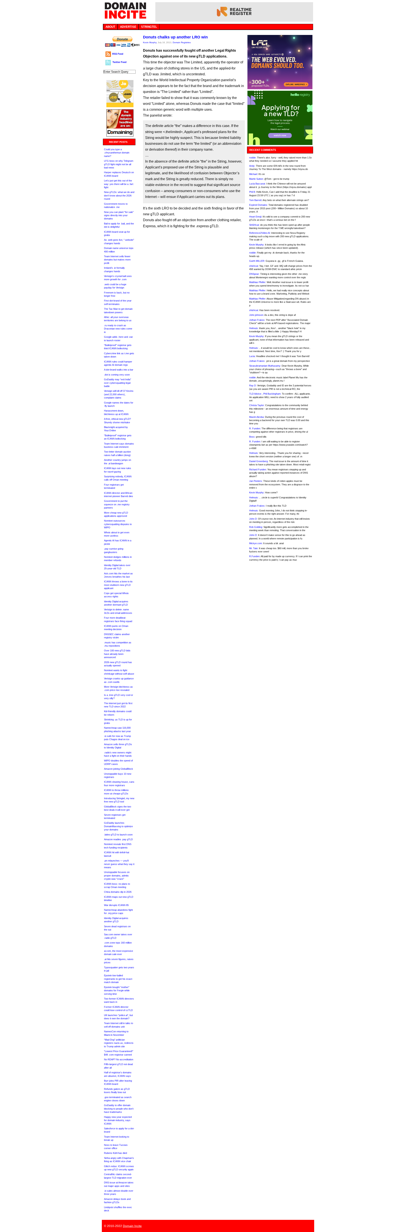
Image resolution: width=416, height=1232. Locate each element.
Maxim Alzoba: (256, 417)
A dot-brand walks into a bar (118, 369)
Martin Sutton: (256, 179)
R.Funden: (254, 556)
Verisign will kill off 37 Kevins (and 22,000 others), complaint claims (118, 394)
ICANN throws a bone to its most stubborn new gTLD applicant (118, 585)
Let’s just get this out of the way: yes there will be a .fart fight (118, 184)
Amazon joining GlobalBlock (118, 769)
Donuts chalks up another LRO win (175, 37)
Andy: (252, 166)
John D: (253, 518)
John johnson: (256, 315)
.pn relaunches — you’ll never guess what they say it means (119, 864)
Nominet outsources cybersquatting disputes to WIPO (118, 524)
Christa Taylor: (257, 405)
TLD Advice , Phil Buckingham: (265, 393)
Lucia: (252, 356)
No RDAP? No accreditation (118, 1059)
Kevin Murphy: (256, 244)
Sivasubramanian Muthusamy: (265, 365)
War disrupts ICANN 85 (116, 905)
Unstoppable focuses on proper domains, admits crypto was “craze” (117, 875)
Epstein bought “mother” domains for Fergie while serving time (117, 990)
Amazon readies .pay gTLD (118, 839)
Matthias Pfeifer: (257, 282)
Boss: (252, 436)
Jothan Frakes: (257, 320)
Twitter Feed (119, 62)
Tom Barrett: (255, 200)
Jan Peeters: (256, 481)
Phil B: (252, 192)
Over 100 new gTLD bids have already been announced (117, 654)
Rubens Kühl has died (115, 1153)
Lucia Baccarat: (257, 183)
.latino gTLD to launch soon (118, 834)
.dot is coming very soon (117, 374)
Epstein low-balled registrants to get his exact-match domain (118, 978)
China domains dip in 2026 (118, 892)
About (110, 26)
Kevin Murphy (149, 42)
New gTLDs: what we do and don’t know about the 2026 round (119, 195)
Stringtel (149, 26)
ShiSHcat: (254, 225)
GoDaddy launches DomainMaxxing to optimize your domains (118, 826)
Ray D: (253, 385)
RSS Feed (117, 54)
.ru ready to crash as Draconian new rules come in (118, 328)
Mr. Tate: (253, 548)
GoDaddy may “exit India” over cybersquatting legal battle (117, 382)
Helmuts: (253, 328)
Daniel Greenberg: (258, 461)
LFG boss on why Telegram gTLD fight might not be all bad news (118, 164)
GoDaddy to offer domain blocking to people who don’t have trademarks (118, 1108)
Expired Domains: (258, 205)
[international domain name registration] (119, 106)
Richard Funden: (258, 469)
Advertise (128, 26)
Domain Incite (132, 1226)
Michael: (253, 174)
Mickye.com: (256, 543)
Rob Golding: (256, 527)
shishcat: (254, 266)
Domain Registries (182, 42)
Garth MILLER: (257, 261)
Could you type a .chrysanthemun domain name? (116, 152)
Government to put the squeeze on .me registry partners (117, 504)
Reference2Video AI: (260, 233)
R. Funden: (255, 428)
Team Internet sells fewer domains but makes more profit (117, 259)
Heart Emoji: (255, 216)
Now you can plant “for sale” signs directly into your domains (119, 215)
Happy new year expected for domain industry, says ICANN (118, 1120)
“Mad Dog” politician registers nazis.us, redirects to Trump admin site (118, 1043)
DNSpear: (254, 274)
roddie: (252, 157)
